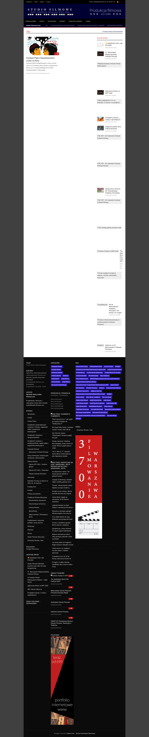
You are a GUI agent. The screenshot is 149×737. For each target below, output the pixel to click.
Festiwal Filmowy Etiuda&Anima (95, 372)
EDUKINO (117, 366)
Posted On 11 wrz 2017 (110, 351)
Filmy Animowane (104, 375)
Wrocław (78, 418)
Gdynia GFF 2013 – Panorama (38, 470)
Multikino (109, 394)
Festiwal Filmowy (80, 372)
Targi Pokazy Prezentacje (82, 409)
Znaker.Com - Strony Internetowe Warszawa (81, 733)
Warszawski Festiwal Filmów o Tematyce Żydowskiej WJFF (90, 415)
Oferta (35, 1)
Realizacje (31, 526)
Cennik (88, 21)
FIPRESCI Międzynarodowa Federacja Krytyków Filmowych (104, 378)
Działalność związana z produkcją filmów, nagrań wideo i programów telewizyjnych (38, 443)
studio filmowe (107, 400)
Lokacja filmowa (34, 507)
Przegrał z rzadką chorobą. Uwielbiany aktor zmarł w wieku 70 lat (62, 564)
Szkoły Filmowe (65, 378)
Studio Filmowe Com (44, 73)
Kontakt (42, 1)
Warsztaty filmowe (111, 415)
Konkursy (101, 388)
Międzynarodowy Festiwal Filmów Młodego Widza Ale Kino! (90, 394)
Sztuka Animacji (108, 406)
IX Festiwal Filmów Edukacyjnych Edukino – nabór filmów (79, 25)
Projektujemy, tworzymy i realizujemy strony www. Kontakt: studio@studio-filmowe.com (37, 403)
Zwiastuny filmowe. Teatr (35, 540)
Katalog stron (32, 487)
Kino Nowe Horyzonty (91, 388)
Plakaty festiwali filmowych (37, 474)
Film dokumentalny (93, 375)
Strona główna (30, 21)
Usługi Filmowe (66, 381)
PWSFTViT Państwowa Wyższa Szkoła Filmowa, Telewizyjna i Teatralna (62, 623)
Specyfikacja (33, 511)
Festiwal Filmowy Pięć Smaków (112, 372)
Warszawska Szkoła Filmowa (83, 412)
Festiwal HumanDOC (81, 375)
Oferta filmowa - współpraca (93, 397)
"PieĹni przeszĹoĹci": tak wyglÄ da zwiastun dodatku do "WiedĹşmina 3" (62, 421)
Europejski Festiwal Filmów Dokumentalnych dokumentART (90, 369)
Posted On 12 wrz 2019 (110, 122)
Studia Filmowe (55, 378)
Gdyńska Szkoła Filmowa (59, 611)
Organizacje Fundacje (57, 372)
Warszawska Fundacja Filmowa (112, 409)
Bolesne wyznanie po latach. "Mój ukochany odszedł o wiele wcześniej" (62, 537)
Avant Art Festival (108, 366)
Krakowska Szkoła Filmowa (60, 602)
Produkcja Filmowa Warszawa (37, 497)
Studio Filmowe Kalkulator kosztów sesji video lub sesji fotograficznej (37, 566)
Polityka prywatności (34, 494)
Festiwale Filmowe (56, 369)
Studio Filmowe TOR (111, 403)
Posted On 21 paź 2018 (114, 315)
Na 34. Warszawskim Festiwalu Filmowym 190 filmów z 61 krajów (115, 308)
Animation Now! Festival (96, 366)
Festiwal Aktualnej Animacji (114, 369)
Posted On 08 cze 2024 (110, 47)
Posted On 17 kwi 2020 (110, 95)
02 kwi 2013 (34, 73)
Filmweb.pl (55, 416)
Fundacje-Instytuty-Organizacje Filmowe (86, 381)
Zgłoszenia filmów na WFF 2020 (103, 25)
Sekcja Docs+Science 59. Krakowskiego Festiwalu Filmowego (112, 191)
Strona (30, 533)
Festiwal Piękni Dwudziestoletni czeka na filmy (40, 59)
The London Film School (97, 409)
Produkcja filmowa (56, 375)
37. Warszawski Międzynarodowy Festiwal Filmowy (51, 25)
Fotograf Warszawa (32, 549)
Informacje (31, 477)
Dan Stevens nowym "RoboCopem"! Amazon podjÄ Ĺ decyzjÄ (62, 435)
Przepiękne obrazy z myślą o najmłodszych (112, 118)
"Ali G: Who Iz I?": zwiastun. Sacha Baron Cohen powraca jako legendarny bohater (61, 454)
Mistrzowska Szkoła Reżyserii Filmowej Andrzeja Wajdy (61, 591)
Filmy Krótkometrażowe (82, 378)
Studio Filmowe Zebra (81, 406)
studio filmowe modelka (82, 403)
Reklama (30, 530)
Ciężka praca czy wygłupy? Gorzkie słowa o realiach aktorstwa (61, 550)
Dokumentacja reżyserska (37, 500)
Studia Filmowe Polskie (95, 400)
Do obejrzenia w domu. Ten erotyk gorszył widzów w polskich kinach (60, 474)
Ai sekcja (48, 1)
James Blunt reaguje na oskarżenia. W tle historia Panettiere (60, 499)
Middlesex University (96, 391)
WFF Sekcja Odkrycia (119, 25)
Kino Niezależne (80, 388)
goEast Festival (114, 385)
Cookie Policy (32, 421)
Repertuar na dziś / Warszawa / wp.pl (59, 467)
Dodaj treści (29, 1)
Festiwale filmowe (33, 449)
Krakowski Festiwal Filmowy (113, 388)
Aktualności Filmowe (57, 366)
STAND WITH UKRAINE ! (75, 21)
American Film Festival (82, 366)
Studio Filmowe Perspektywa (97, 403)
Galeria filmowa (33, 461)
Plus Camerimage (106, 397)
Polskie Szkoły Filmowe (82, 400)
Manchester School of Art (82, 391)
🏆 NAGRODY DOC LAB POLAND (113, 44)
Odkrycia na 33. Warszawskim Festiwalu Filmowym (113, 347)
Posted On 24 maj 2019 (110, 195)
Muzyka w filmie (80, 397)
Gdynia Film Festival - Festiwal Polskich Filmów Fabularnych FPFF (92, 385)
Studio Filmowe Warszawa (36, 537)
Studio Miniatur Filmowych (95, 406)
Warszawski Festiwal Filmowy (38, 452)
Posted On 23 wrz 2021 (110, 58)
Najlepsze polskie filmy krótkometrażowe (113, 127)
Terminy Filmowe (56, 381)
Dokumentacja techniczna (37, 504)
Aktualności (52, 21)
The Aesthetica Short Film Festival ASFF (60, 580)
